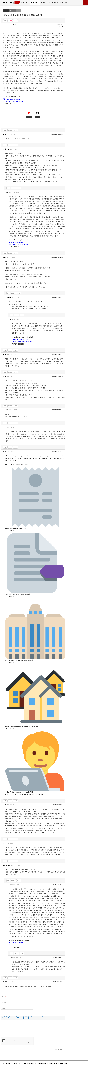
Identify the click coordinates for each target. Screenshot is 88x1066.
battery (5, 257)
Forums (34, 2)
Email (3, 1008)
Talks (43, 2)
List (60, 124)
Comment (58, 1049)
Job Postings (53, 2)
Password (5, 1002)
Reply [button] (15, 20)
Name (4, 996)
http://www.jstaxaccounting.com (13, 101)
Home (25, 2)
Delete (10, 20)
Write (49, 124)
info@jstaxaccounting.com (11, 99)
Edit (5, 20)
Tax (18, 11)
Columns (63, 2)
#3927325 (60, 24)
